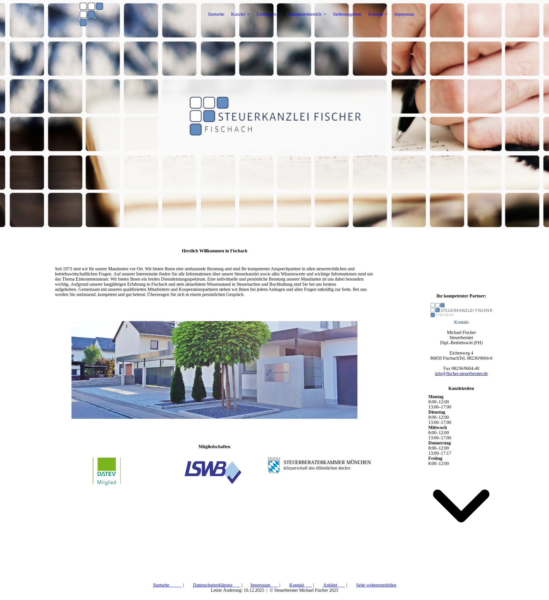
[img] (90, 14)
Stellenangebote (347, 14)
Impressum (404, 14)
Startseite (216, 14)
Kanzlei (238, 14)
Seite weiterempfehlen (376, 585)
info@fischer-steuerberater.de (461, 373)
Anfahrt (334, 585)
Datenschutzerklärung (216, 585)
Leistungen (266, 14)
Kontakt (375, 14)
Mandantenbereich (304, 14)
